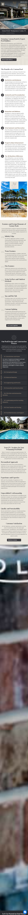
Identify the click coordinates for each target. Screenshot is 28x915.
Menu (3, 4)
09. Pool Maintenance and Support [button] (13, 413)
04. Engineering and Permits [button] (12, 383)
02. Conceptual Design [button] (10, 372)
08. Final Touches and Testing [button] (12, 407)
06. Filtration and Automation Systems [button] (12, 394)
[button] (25, 912)
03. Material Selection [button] (10, 377)
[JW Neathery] (14, 4)
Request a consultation (22, 5)
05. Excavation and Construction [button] (13, 388)
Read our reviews (12, 540)
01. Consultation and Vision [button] (11, 356)
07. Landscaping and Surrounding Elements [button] (13, 401)
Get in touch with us (7, 59)
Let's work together (12, 325)
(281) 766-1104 (23, 2)
